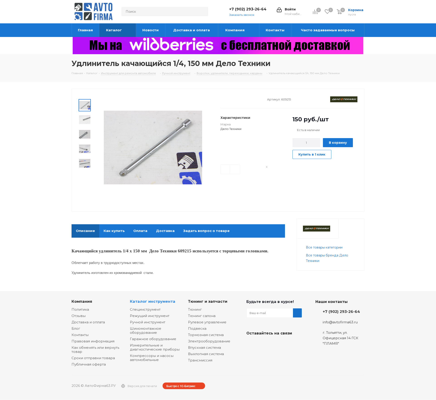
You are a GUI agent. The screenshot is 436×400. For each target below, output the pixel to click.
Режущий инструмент (149, 316)
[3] (231, 99)
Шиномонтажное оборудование (145, 330)
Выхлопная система (206, 354)
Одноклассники (273, 343)
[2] (227, 99)
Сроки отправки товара (93, 358)
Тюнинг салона (202, 316)
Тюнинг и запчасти (207, 301)
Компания (82, 301)
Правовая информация (93, 341)
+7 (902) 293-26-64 (247, 9)
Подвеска (197, 328)
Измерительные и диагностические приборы (155, 347)
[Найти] (202, 11)
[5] (240, 99)
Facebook (262, 343)
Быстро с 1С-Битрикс (181, 386)
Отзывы (79, 316)
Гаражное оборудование (153, 339)
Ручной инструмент (147, 322)
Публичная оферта (89, 364)
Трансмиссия (200, 360)
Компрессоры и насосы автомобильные (151, 358)
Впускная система (204, 347)
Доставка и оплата (88, 322)
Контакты (80, 335)
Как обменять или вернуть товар (95, 349)
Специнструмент (145, 309)
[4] (235, 99)
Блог (76, 328)
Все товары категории (324, 247)
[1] (222, 99)
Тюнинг (195, 309)
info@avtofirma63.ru (340, 322)
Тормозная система (206, 335)
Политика (80, 309)
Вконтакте (250, 343)
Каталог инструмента (152, 301)
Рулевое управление (207, 322)
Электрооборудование (209, 341)
